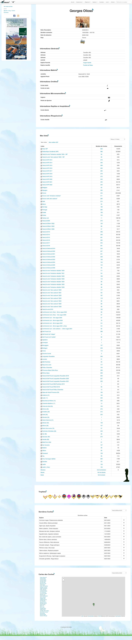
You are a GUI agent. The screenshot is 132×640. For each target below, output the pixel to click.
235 (101, 182)
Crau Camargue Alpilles (48, 459)
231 (101, 254)
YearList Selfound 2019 (48, 248)
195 (101, 309)
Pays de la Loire (46, 365)
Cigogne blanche (43, 599)
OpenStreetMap (90, 616)
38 (101, 287)
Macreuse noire (43, 583)
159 (101, 453)
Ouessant (45, 453)
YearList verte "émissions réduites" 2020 (53, 270)
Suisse (44, 215)
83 (101, 187)
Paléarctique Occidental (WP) (50, 151)
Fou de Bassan (43, 592)
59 (101, 387)
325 (101, 190)
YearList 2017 (46, 243)
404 (101, 193)
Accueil (72, 2)
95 (101, 268)
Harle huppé (42, 584)
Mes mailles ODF (53, 142)
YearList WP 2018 (47, 173)
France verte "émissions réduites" (51, 196)
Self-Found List (46, 331)
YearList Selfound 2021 (48, 254)
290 (101, 198)
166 (101, 207)
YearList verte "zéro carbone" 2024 (51, 301)
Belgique (44, 187)
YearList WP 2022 (47, 185)
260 (101, 209)
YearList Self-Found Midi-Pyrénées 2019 (53, 384)
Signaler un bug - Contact (9, 10)
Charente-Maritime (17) (48, 403)
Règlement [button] (87, 2)
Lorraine (44, 359)
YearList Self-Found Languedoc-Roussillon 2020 (55, 378)
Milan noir (42, 605)
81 (101, 442)
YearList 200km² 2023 (48, 226)
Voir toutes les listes (8, 6)
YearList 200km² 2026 (48, 229)
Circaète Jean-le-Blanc (44, 610)
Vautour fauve (43, 609)
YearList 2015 (46, 237)
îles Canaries (46, 445)
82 (101, 434)
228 (101, 257)
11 (101, 218)
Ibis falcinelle (42, 601)
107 (101, 345)
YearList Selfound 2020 (48, 251)
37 (101, 229)
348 (101, 356)
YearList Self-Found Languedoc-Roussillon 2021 (55, 381)
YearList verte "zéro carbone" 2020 (51, 290)
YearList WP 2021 (47, 182)
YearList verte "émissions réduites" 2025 (53, 284)
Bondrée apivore (43, 603)
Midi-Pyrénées (46, 362)
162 (101, 395)
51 (101, 359)
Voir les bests (101, 475)
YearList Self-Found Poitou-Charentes (52, 389)
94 (101, 154)
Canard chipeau (43, 579)
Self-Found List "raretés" (49, 337)
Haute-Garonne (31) (47, 420)
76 (101, 320)
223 (101, 376)
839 (101, 149)
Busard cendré (43, 614)
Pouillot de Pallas (88, 65)
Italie (43, 201)
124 (101, 215)
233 (101, 414)
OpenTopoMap (118, 616)
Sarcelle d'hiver (43, 581)
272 (101, 176)
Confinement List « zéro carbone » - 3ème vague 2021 (57, 329)
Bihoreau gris (42, 594)
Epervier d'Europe (43, 615)
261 (101, 237)
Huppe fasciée (87, 62)
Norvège (44, 207)
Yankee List (45, 218)
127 (101, 445)
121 (101, 323)
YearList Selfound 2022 (48, 257)
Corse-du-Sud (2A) (47, 406)
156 (101, 212)
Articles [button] (112, 2)
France (44, 193)
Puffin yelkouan (43, 589)
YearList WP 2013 (47, 160)
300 (101, 162)
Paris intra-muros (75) (48, 428)
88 (101, 226)
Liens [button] (107, 2)
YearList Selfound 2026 (48, 268)
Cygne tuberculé (43, 577)
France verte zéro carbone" (49, 198)
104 (101, 367)
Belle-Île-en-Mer (46, 442)
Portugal (44, 209)
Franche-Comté (46, 353)
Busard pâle (42, 613)
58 (101, 448)
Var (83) (44, 434)
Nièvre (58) (45, 425)
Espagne (44, 190)
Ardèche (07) (46, 395)
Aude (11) (45, 398)
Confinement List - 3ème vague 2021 (52, 323)
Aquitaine (45, 340)
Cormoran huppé (43, 593)
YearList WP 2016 (47, 168)
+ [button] (63, 578)
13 (101, 389)
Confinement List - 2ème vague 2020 (52, 320)
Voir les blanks (101, 472)
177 (101, 290)
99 (101, 281)
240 (101, 185)
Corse (44, 351)
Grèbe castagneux (43, 588)
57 (101, 428)
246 (101, 234)
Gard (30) (45, 414)
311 (101, 196)
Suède (44, 212)
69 (101, 362)
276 (101, 409)
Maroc (44, 204)
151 (101, 461)
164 (101, 392)
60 (101, 337)
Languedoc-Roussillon (48, 356)
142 (101, 265)
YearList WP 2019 (47, 176)
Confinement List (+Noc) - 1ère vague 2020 (54, 315)
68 (101, 312)
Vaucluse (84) (46, 436)
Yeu (43, 456)
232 (101, 381)
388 (101, 331)
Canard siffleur (43, 578)
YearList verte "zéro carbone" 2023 (51, 298)
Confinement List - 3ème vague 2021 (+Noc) (54, 326)
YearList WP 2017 (47, 171)
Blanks (42, 472)
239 (101, 348)
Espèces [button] (95, 2)
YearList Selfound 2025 (48, 265)
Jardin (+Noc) (46, 467)
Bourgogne (45, 345)
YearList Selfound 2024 (48, 262)
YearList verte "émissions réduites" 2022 (53, 276)
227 (101, 251)
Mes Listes (44, 142)
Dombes (44, 461)
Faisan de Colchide (44, 586)
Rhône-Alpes (46, 373)
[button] (13, 1)
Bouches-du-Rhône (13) (49, 400)
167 (101, 295)
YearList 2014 (46, 234)
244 (101, 248)
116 (101, 279)
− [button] (63, 580)
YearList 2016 (46, 240)
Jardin (44, 464)
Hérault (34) (45, 423)
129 (101, 464)
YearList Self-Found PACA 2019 (51, 387)
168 (101, 276)
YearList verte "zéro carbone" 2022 (51, 295)
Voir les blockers (101, 470)
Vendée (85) (45, 439)
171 (101, 270)
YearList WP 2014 (47, 162)
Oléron (44, 450)
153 (101, 262)
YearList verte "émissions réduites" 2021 (53, 273)
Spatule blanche (43, 602)
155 (101, 223)
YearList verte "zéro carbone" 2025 (51, 304)
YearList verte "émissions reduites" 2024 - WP (55, 154)
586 (101, 151)
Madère (44, 448)
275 (101, 221)
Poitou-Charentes (47, 367)
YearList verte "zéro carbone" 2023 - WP (53, 157)
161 (101, 273)
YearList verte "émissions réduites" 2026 (53, 287)
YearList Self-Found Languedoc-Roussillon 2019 (55, 376)
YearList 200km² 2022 (48, 223)
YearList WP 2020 (47, 179)
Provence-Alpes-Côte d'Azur (50, 370)
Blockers (43, 470)
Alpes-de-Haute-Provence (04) (50, 392)
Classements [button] (79, 2)
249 (101, 431)
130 (101, 467)
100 (101, 406)
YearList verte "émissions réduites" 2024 (53, 281)
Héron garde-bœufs (44, 596)
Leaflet (82, 616)
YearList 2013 (46, 232)
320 (101, 398)
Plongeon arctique (43, 587)
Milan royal (42, 607)
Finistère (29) (46, 412)
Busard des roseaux (44, 612)
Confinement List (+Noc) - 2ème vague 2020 (54, 312)
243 (101, 179)
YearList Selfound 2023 (48, 259)
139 (101, 423)
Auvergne (45, 342)
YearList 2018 (46, 245)
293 (101, 168)
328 (101, 370)
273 (101, 436)
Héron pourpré (43, 597)
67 (101, 315)
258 (101, 232)
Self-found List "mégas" (48, 334)
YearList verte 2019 (47, 309)
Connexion (6, 12)
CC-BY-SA (99, 616)
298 (101, 165)
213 (101, 412)
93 (101, 157)
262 (101, 240)
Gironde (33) (45, 417)
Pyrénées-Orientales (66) (49, 431)
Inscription (101, 2)
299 (101, 373)
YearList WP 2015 (47, 165)
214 (101, 201)
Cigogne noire (42, 598)
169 (101, 259)
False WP (45, 149)
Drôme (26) (45, 409)
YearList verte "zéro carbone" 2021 (51, 293)
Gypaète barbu (43, 608)
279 (101, 160)
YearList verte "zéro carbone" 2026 (51, 306)
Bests (42, 475)
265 (101, 171)
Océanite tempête (43, 591)
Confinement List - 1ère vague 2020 (52, 317)
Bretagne (44, 348)
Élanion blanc (42, 604)
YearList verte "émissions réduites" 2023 (53, 279)
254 (101, 243)
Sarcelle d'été (42, 582)
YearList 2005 (46, 221)
